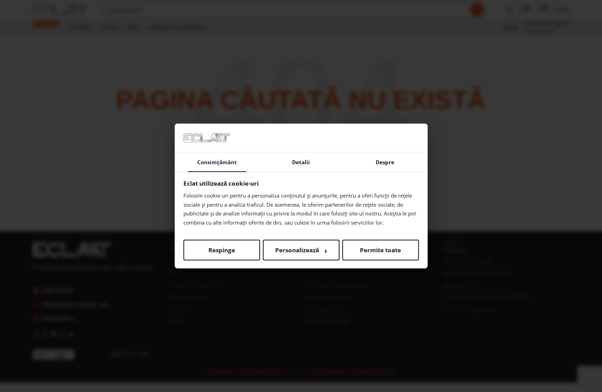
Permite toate (380, 250)
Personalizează (301, 250)
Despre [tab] (385, 162)
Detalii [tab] (301, 162)
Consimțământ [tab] (217, 162)
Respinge (221, 250)
